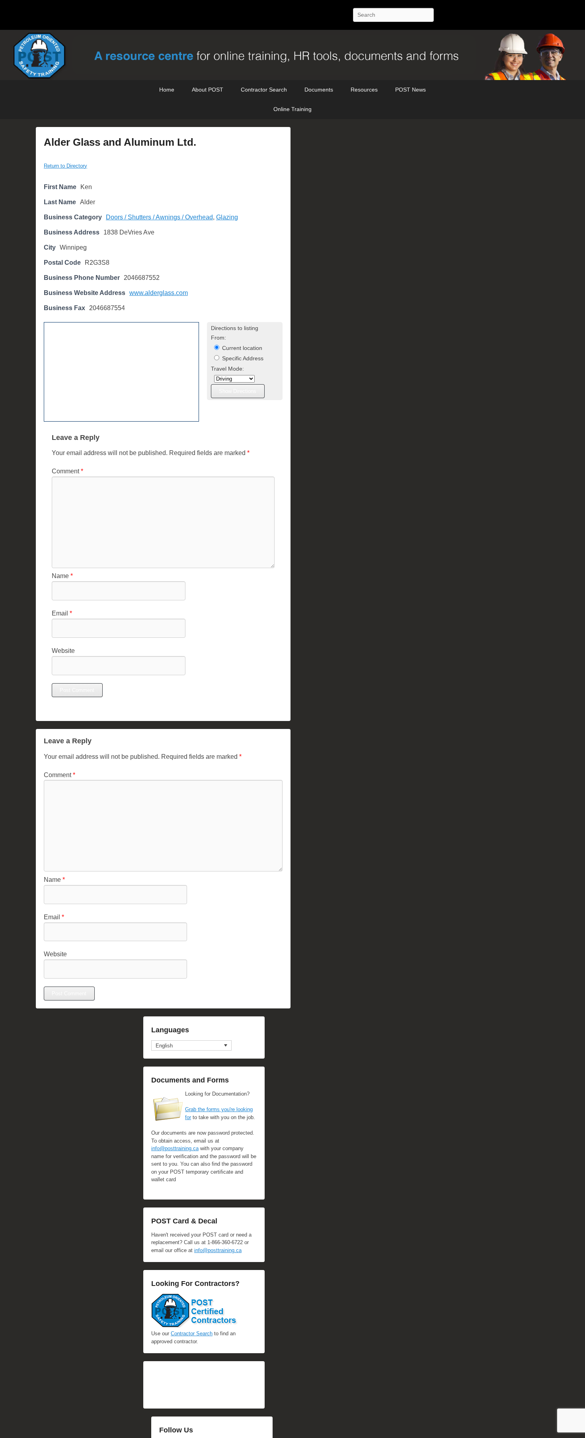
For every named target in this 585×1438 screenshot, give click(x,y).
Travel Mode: (227, 369)
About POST (207, 89)
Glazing (227, 217)
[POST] (292, 55)
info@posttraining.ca (175, 1148)
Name (62, 575)
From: (218, 338)
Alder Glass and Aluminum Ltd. (120, 142)
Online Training (292, 109)
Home (166, 89)
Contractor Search (264, 89)
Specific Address (241, 358)
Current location (241, 348)
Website (63, 650)
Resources (364, 89)
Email (62, 613)
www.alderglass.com (158, 292)
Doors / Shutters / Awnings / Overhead (159, 217)
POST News (410, 89)
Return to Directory (65, 166)
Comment (67, 471)
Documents (318, 89)
